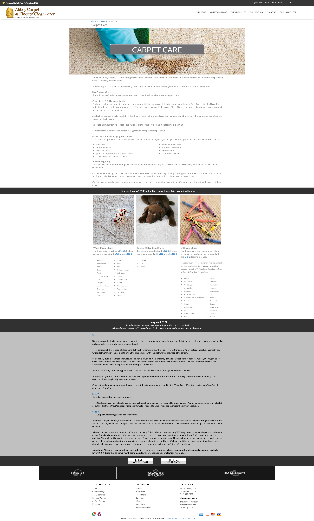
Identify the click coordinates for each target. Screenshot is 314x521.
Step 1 (122, 251)
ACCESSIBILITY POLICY (187, 518)
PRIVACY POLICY (172, 518)
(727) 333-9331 (186, 494)
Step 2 (118, 253)
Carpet (102, 21)
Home (93, 21)
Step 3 (128, 253)
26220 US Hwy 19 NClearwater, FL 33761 (189, 489)
